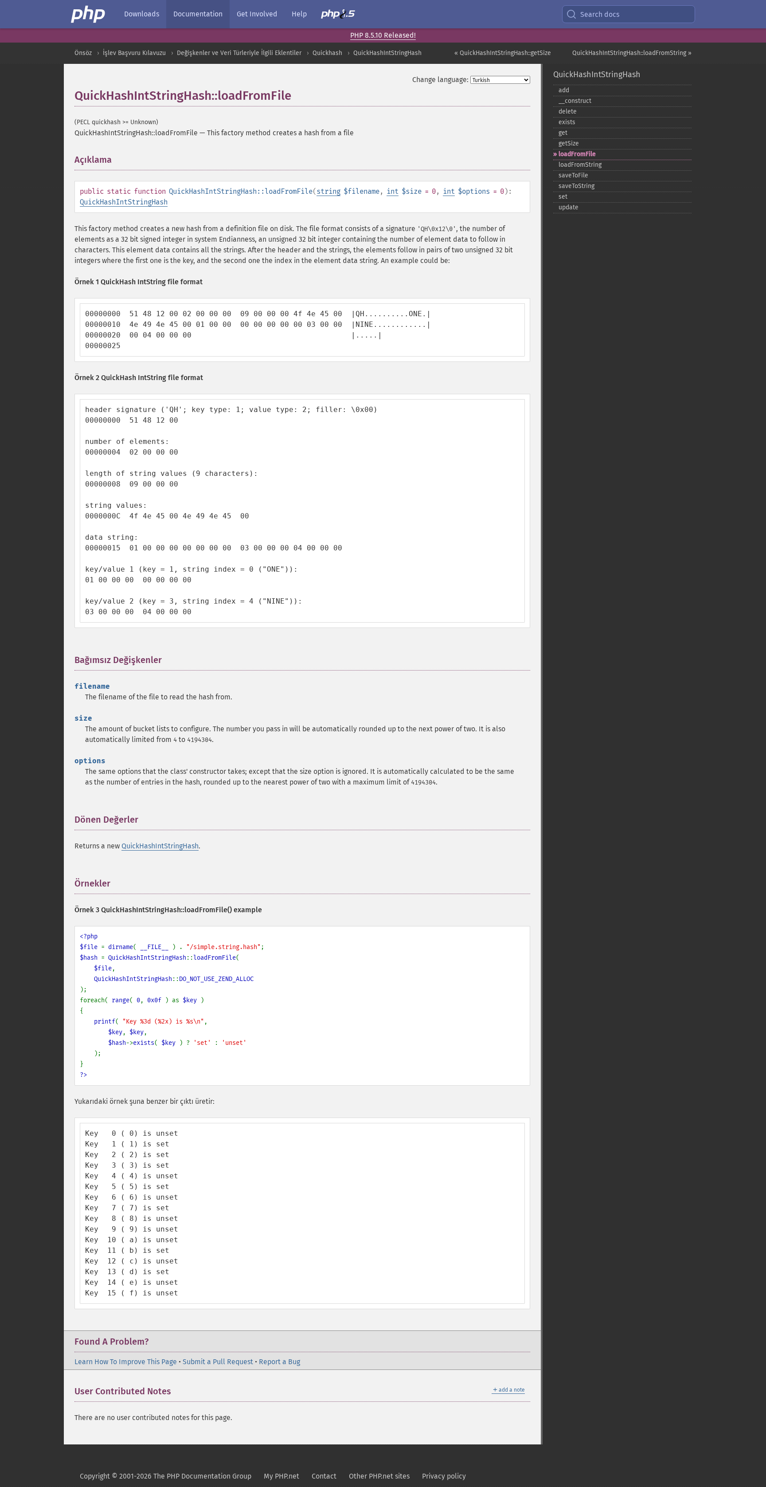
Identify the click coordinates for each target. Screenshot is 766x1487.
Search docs (599, 14)
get (563, 133)
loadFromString (580, 165)
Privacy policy (444, 1476)
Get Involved (257, 14)
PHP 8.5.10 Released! (383, 35)
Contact (324, 1476)
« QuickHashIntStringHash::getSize (502, 53)
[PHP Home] (88, 14)
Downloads (141, 14)
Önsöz (83, 53)
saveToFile (573, 175)
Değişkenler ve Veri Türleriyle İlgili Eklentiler (239, 53)
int (393, 191)
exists (567, 122)
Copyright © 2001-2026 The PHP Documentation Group (165, 1476)
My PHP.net (281, 1476)
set (563, 196)
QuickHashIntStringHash (387, 53)
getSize (569, 143)
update (568, 207)
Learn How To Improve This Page (125, 1362)
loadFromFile (577, 154)
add (564, 90)
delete (568, 111)
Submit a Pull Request (218, 1362)
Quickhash (327, 53)
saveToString (576, 186)
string (328, 191)
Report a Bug (279, 1362)
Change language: (440, 79)
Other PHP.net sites (379, 1476)
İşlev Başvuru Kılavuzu (134, 53)
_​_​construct (575, 101)
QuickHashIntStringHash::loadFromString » (632, 53)
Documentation (198, 14)
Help (299, 14)
